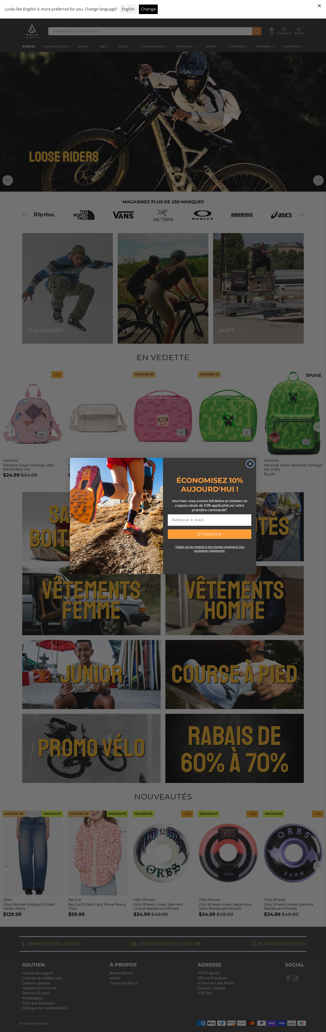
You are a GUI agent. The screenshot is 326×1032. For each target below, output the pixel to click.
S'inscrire (209, 534)
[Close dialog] (250, 463)
